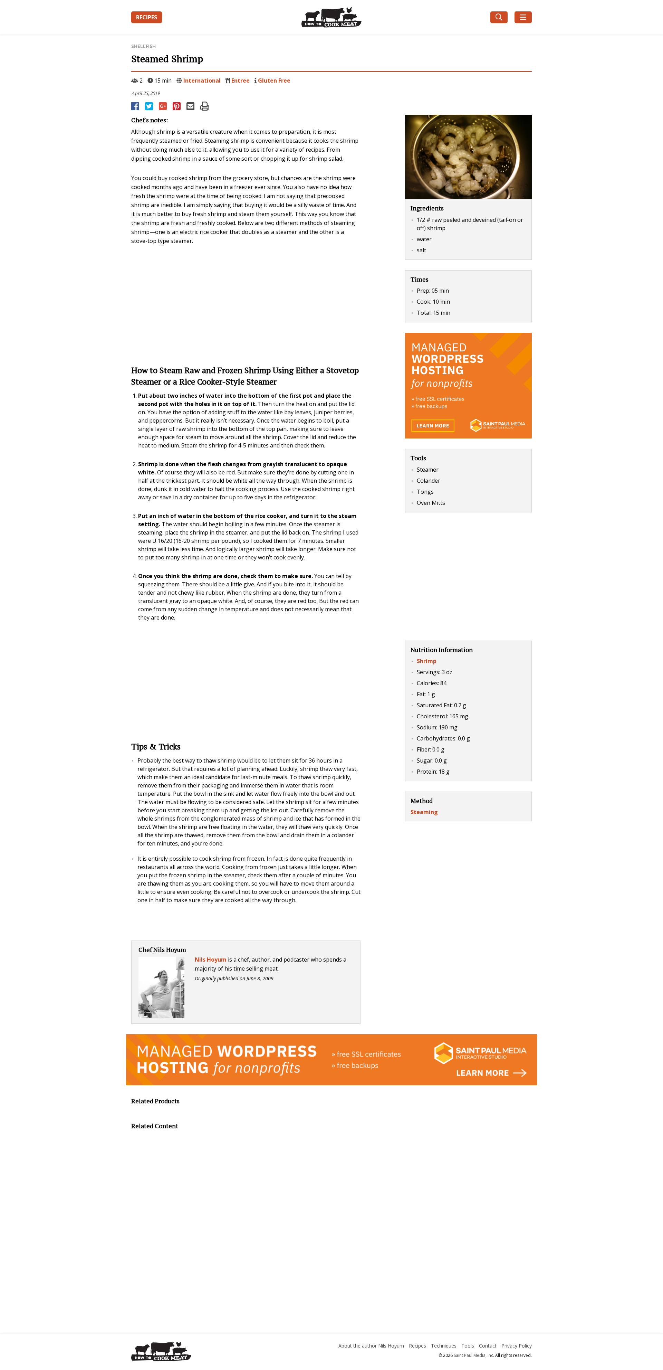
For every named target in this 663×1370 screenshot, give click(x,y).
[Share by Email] (190, 106)
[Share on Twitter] (149, 106)
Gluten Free (274, 80)
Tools (467, 1345)
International (202, 80)
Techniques (444, 1345)
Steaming (424, 812)
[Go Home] (194, 1352)
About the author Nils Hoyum (371, 1345)
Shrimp (426, 661)
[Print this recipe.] (204, 106)
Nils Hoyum (211, 959)
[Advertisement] (246, 304)
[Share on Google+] (163, 106)
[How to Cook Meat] (331, 17)
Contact (488, 1345)
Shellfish (143, 46)
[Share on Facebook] (135, 106)
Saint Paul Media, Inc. (474, 1355)
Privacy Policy (516, 1345)
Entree (240, 80)
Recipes (146, 17)
